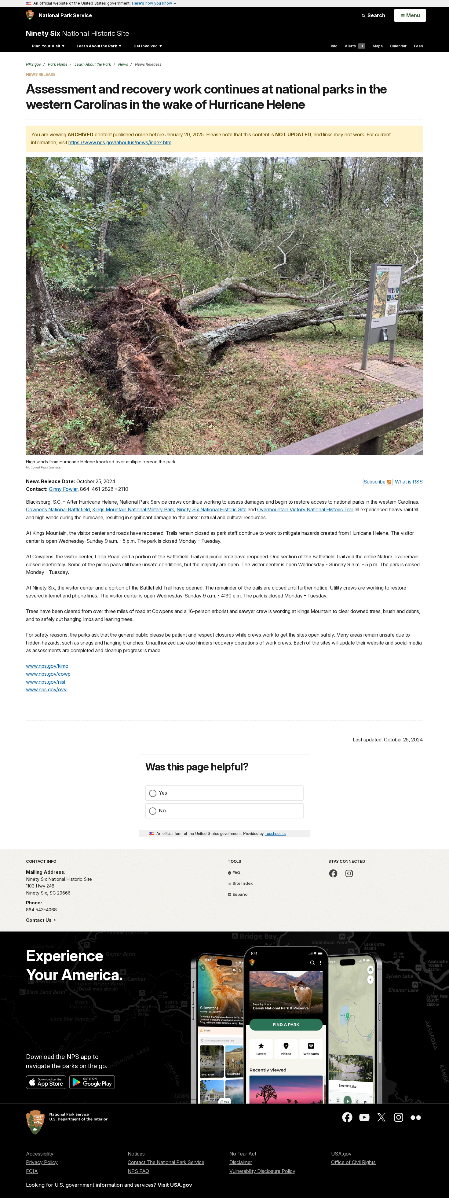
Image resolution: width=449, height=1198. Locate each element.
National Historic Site (77, 33)
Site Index (242, 883)
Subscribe (374, 482)
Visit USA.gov (175, 1185)
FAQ (236, 872)
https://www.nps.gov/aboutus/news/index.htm (119, 142)
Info (334, 46)
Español (240, 894)
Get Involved (145, 46)
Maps (378, 46)
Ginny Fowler (63, 489)
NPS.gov (33, 64)
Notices (136, 1154)
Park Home (57, 64)
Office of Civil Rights (353, 1162)
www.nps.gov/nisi (45, 682)
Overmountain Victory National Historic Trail (305, 509)
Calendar (398, 46)
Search (375, 15)
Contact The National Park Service (166, 1162)
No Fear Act (242, 1154)
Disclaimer (240, 1162)
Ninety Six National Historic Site (211, 509)
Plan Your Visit (46, 46)
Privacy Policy (42, 1162)
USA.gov (341, 1154)
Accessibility (39, 1154)
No (162, 810)
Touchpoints (275, 833)
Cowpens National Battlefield (58, 509)
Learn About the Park (97, 46)
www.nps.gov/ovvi (47, 689)
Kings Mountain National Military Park (133, 509)
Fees (418, 46)
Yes (163, 793)
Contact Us (39, 920)
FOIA (32, 1171)
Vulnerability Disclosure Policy (262, 1171)
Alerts (354, 46)
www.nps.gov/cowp (48, 674)
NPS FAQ (138, 1171)
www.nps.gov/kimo (47, 666)
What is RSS (409, 482)
